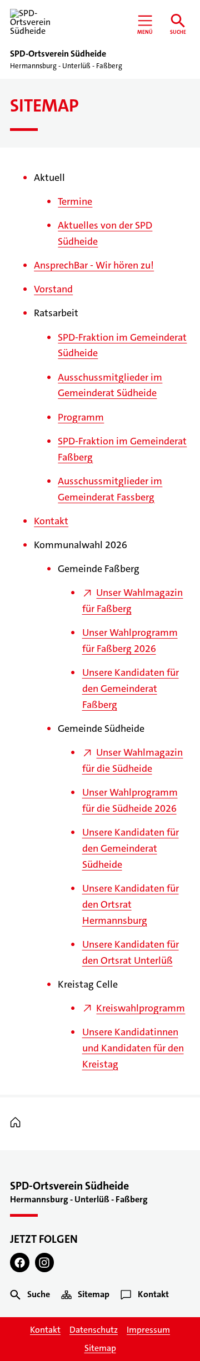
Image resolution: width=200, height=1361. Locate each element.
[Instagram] (44, 1262)
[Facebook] (19, 1262)
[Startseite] (18, 1123)
